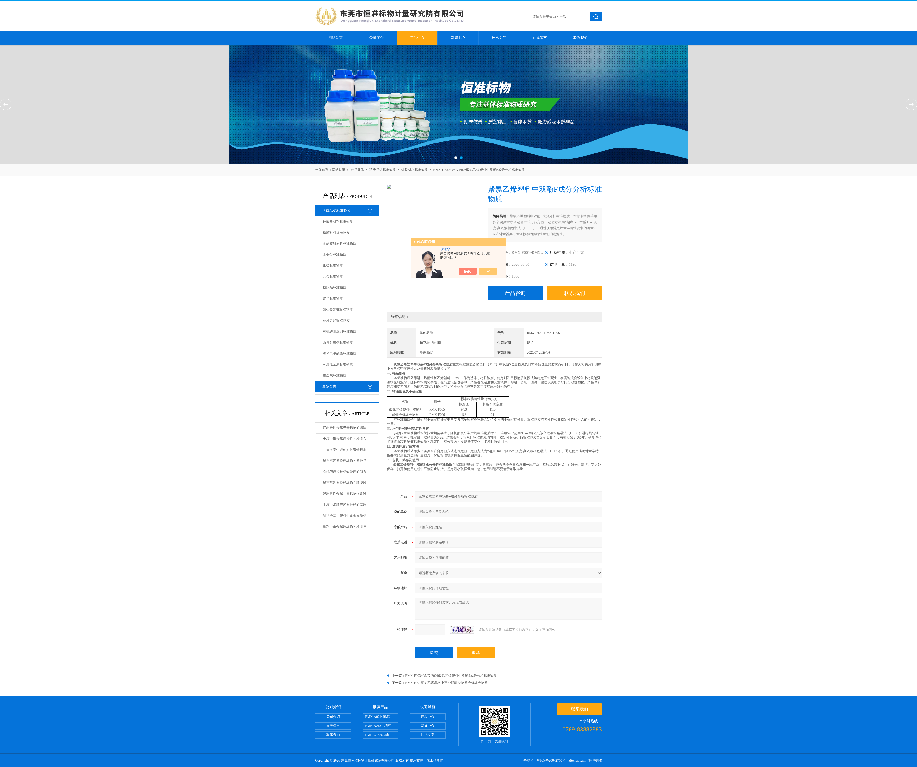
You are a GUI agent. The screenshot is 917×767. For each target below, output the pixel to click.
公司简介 (376, 38)
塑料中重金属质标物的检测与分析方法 (350, 527)
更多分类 (329, 386)
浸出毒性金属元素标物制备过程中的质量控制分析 (350, 494)
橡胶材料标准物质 (414, 170)
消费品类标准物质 (382, 170)
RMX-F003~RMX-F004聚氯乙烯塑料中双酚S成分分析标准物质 (451, 675)
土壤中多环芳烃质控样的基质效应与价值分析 (350, 505)
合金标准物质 (333, 276)
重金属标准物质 (334, 375)
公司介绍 (333, 717)
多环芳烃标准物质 (336, 320)
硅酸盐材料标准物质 (338, 221)
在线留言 (540, 38)
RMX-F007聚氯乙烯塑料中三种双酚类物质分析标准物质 (446, 683)
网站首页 (335, 38)
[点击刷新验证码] (462, 630)
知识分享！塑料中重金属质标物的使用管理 (350, 516)
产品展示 (357, 170)
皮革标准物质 (333, 298)
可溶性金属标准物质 (338, 364)
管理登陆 (595, 760)
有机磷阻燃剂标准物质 (339, 331)
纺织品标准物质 (334, 287)
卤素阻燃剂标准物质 (338, 342)
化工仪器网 (435, 760)
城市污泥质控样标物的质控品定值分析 (350, 461)
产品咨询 (515, 293)
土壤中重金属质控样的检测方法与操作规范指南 (350, 439)
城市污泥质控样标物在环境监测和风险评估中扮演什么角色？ (350, 483)
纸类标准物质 (333, 265)
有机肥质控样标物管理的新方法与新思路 (350, 472)
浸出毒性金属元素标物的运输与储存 (349, 428)
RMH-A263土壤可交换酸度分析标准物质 (381, 726)
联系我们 (580, 38)
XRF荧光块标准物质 (338, 309)
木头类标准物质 (334, 254)
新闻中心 (458, 38)
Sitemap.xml (577, 760)
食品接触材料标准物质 (339, 243)
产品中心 (417, 38)
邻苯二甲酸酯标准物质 (339, 353)
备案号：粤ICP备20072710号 (544, 760)
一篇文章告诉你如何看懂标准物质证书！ (350, 450)
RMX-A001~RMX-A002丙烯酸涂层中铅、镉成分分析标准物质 (381, 717)
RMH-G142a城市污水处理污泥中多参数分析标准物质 (381, 735)
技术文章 (499, 38)
